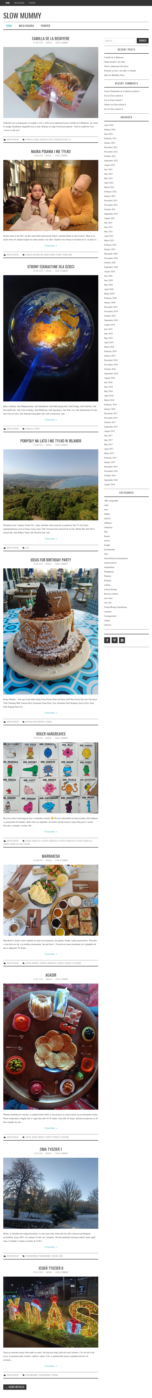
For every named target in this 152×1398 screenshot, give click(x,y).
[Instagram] (122, 640)
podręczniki (67, 254)
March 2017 (109, 453)
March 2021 (109, 240)
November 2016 (111, 471)
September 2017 (111, 426)
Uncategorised (13, 139)
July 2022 (108, 169)
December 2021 (110, 200)
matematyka (38, 254)
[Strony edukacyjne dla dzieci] (50, 338)
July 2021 (108, 222)
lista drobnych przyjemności (116, 558)
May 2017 (108, 444)
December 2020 (110, 253)
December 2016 (110, 466)
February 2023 (110, 138)
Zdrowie (107, 624)
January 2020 (109, 302)
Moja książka (19, 2)
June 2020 (108, 280)
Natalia (49, 42)
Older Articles (14, 1387)
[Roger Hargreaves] (50, 777)
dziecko (107, 518)
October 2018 (110, 369)
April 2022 (108, 182)
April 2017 (108, 448)
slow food (108, 598)
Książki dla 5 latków (57, 840)
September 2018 (111, 373)
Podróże (32, 2)
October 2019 (110, 315)
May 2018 (108, 391)
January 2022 (109, 196)
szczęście (108, 611)
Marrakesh (51, 856)
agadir (34, 1137)
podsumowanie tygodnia (48, 1256)
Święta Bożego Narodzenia (115, 607)
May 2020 (108, 284)
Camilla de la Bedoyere (50, 38)
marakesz (35, 963)
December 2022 (110, 147)
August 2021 (109, 218)
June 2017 (108, 440)
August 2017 (109, 431)
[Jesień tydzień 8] (50, 1312)
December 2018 (110, 360)
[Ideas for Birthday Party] (50, 631)
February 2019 (110, 351)
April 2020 (108, 289)
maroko (43, 963)
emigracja (108, 527)
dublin (49, 721)
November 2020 (111, 258)
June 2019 (108, 333)
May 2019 (108, 338)
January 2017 (109, 462)
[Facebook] (107, 640)
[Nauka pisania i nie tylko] (50, 195)
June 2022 (108, 173)
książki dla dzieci (46, 139)
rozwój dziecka (110, 589)
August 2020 (109, 271)
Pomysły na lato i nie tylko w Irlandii (50, 440)
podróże (60, 963)
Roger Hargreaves (50, 733)
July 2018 (108, 382)
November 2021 (111, 204)
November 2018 (111, 364)
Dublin (107, 513)
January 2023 (109, 142)
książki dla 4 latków (40, 840)
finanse (107, 536)
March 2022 (109, 187)
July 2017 (108, 435)
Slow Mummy (22, 15)
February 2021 (110, 244)
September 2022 (111, 160)
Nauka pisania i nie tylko (51, 151)
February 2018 (110, 404)
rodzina (107, 584)
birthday (29, 721)
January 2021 (109, 249)
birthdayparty (39, 721)
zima (60, 1256)
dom (106, 509)
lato (27, 547)
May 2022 (108, 178)
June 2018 (108, 386)
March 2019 (109, 346)
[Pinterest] (115, 640)
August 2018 (109, 377)
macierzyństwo (110, 562)
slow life (107, 602)
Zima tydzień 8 (116, 95)
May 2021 (108, 231)
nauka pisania (49, 254)
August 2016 (109, 484)
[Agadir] (50, 1047)
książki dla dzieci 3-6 (62, 139)
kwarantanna (109, 549)
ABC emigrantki (111, 500)
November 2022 (111, 151)
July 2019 (108, 329)
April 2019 (108, 342)
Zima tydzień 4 (119, 104)
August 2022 (109, 165)
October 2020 (110, 262)
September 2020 (111, 267)
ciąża (106, 505)
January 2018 (109, 408)
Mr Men (27, 844)
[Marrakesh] (50, 900)
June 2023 (108, 133)
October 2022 (110, 156)
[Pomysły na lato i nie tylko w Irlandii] (50, 484)
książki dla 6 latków (74, 840)
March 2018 (109, 400)
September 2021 (111, 213)
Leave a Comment (61, 42)
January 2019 (109, 355)
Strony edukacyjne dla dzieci (50, 266)
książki (36, 139)
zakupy (107, 620)
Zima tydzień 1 (51, 1149)
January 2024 (109, 129)
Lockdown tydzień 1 (131, 91)
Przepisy (107, 580)
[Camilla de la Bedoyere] (50, 82)
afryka (28, 963)
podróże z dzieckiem (73, 963)
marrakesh (51, 963)
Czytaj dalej (51, 245)
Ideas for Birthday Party (51, 559)
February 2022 (110, 191)
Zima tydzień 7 (116, 100)
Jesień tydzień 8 (50, 1268)
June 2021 (108, 227)
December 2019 (110, 306)
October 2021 (110, 209)
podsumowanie (31, 1256)
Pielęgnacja (109, 571)
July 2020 (108, 275)
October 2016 (110, 475)
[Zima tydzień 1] (50, 1193)
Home (8, 2)
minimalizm (109, 567)
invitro (107, 540)
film (106, 531)
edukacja (29, 139)
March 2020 (109, 293)
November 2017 (111, 417)
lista (106, 553)
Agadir (50, 975)
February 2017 (110, 457)
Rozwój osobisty (111, 593)
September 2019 (111, 320)
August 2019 (109, 324)
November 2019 (111, 311)
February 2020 (110, 298)
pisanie (58, 254)
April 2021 (108, 236)
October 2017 (110, 422)
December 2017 (110, 413)
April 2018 (108, 395)
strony (37, 428)
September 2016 (111, 479)
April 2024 (108, 125)
